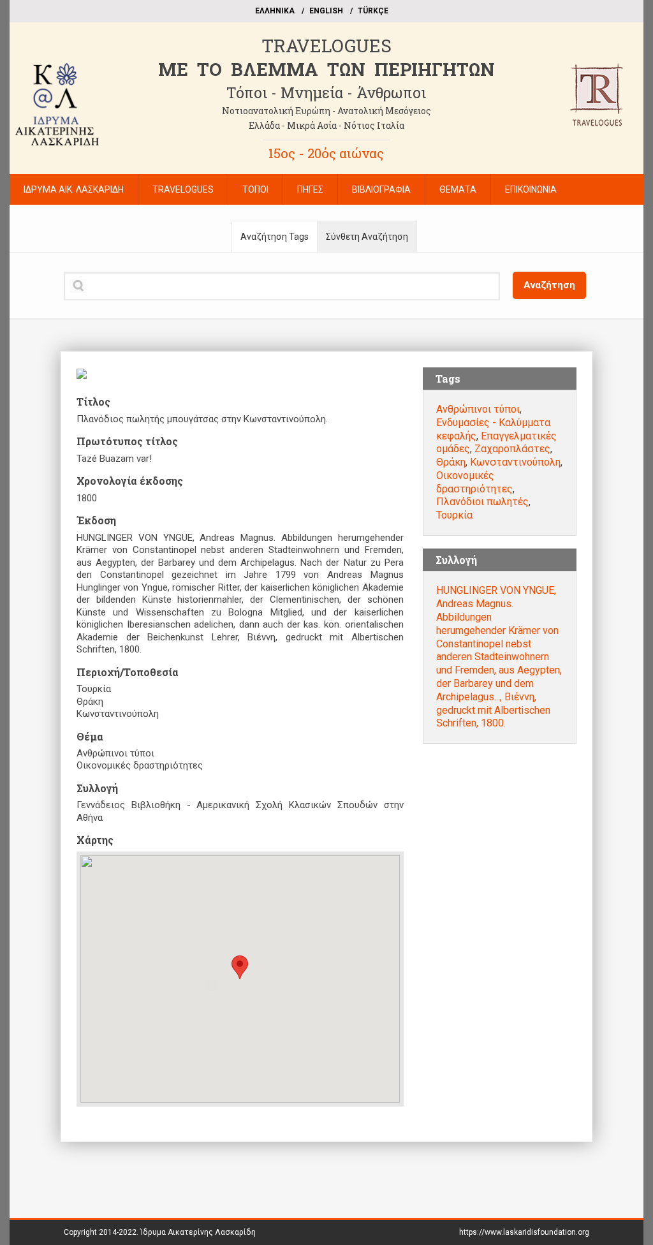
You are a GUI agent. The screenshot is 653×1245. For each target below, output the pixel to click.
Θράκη (451, 462)
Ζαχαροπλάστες (512, 449)
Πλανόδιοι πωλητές (482, 502)
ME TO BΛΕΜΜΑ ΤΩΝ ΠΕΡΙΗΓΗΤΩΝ (326, 69)
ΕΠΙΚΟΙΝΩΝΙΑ (531, 189)
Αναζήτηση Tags (274, 237)
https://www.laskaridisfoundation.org (524, 1232)
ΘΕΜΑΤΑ (457, 189)
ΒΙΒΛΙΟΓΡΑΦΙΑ (381, 189)
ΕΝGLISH (326, 10)
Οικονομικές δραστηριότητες (474, 482)
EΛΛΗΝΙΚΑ (275, 10)
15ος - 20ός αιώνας (326, 153)
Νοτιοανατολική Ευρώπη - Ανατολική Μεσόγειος (326, 111)
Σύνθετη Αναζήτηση (367, 237)
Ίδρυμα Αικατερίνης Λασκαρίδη (198, 1232)
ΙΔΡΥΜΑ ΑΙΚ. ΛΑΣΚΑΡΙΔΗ (74, 189)
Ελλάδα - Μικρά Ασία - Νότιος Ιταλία (326, 125)
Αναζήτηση (549, 285)
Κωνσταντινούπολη (515, 462)
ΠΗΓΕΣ (310, 189)
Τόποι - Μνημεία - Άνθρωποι (326, 92)
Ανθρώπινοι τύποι (478, 409)
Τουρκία (454, 515)
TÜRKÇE (373, 10)
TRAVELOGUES (326, 45)
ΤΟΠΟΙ (255, 189)
